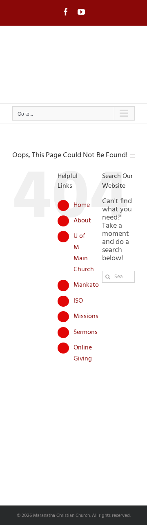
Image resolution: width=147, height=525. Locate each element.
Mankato (86, 285)
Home (82, 205)
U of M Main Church (84, 253)
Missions (86, 316)
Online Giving (83, 353)
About (82, 220)
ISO (78, 301)
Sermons (86, 332)
